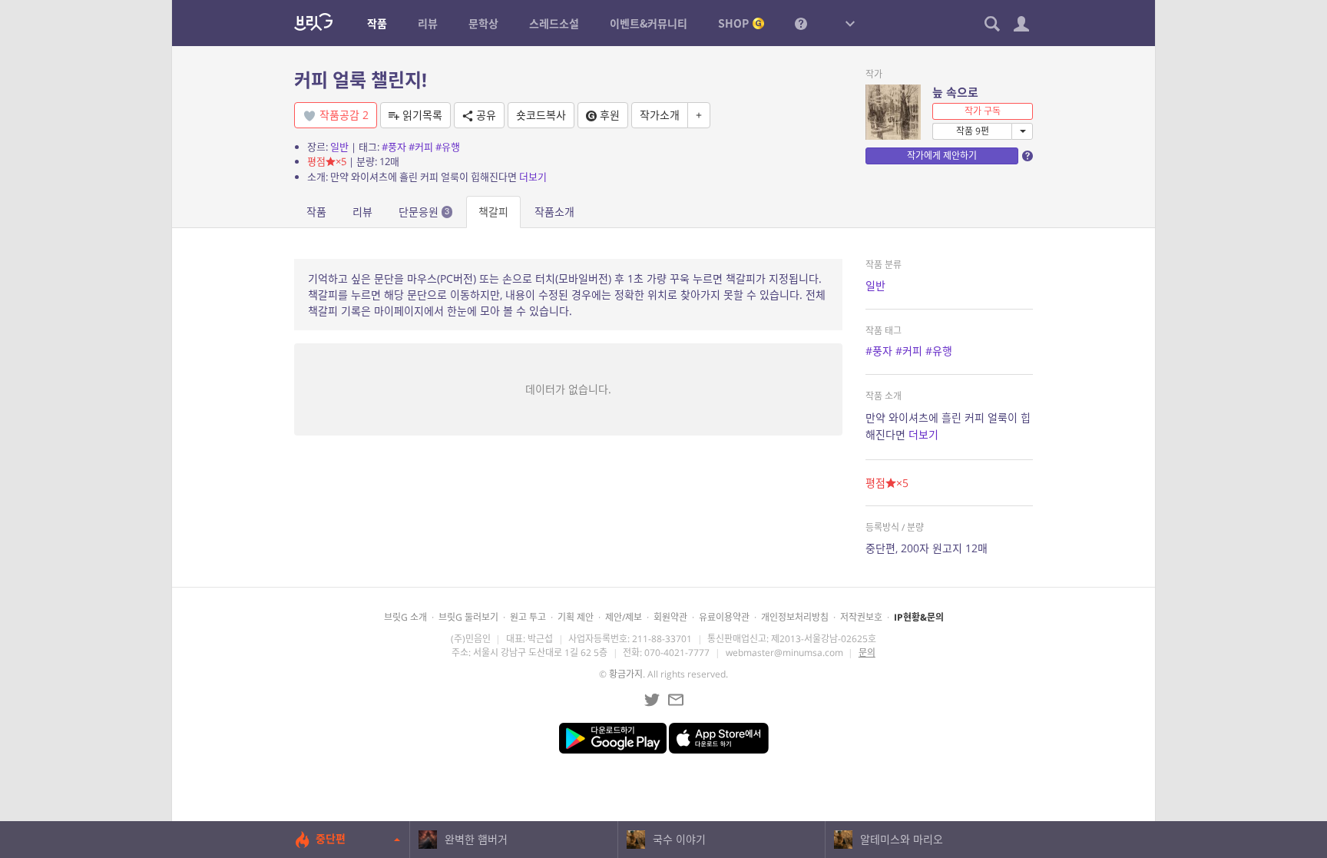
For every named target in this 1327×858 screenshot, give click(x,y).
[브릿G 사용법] (800, 23)
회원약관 (670, 617)
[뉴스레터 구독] (675, 699)
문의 (867, 652)
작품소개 (554, 211)
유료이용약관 (724, 617)
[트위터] (652, 699)
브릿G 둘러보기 (468, 617)
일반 (339, 147)
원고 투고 (528, 617)
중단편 (331, 838)
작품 (316, 211)
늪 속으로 (955, 92)
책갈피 (493, 211)
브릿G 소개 (405, 617)
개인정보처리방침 (795, 617)
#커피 (421, 147)
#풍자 (394, 147)
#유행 (447, 147)
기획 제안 (576, 617)
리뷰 (362, 211)
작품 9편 (972, 130)
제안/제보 (623, 617)
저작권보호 (861, 617)
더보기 (533, 177)
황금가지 (626, 674)
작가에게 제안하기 (942, 155)
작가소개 (660, 115)
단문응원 (424, 211)
